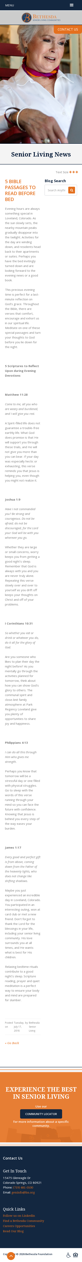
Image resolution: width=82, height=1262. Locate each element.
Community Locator (41, 1114)
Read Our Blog (13, 1231)
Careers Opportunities (19, 1226)
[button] (71, 5)
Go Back (12, 1043)
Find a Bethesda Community (23, 1221)
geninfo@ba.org (23, 1192)
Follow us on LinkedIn (19, 1216)
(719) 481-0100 (23, 1187)
